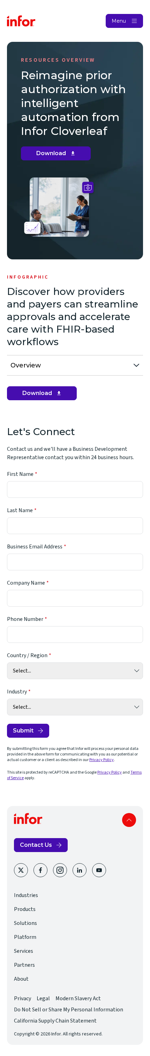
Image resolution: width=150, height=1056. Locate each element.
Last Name (20, 510)
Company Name (26, 583)
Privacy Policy (101, 760)
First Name (20, 474)
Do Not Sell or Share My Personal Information (68, 1009)
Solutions (25, 923)
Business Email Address (34, 546)
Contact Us (36, 845)
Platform (25, 937)
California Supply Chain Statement (55, 1021)
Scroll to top (129, 820)
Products (25, 909)
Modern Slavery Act (78, 998)
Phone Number (25, 619)
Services (23, 951)
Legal (43, 998)
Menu (119, 21)
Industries (26, 895)
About (21, 979)
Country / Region (27, 655)
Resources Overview (58, 60)
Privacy (22, 998)
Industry (17, 692)
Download (58, 155)
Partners (24, 965)
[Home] (21, 20)
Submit (23, 730)
